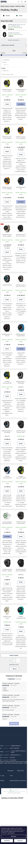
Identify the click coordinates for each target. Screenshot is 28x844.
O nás (11, 775)
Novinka (5, 64)
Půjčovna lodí (20, 770)
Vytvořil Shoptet (15, 789)
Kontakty (2, 780)
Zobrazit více (14, 723)
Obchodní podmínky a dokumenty (18, 780)
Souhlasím (20, 840)
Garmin (5, 70)
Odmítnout (7, 840)
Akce (5, 62)
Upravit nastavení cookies (14, 792)
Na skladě (6, 60)
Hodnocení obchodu (14, 676)
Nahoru (15, 669)
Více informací (11, 833)
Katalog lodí (10, 770)
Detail (7, 104)
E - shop (2, 775)
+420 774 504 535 (14, 748)
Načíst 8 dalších (14, 655)
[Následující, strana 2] (14, 660)
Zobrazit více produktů (13, 40)
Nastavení (13, 836)
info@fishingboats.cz (16, 745)
